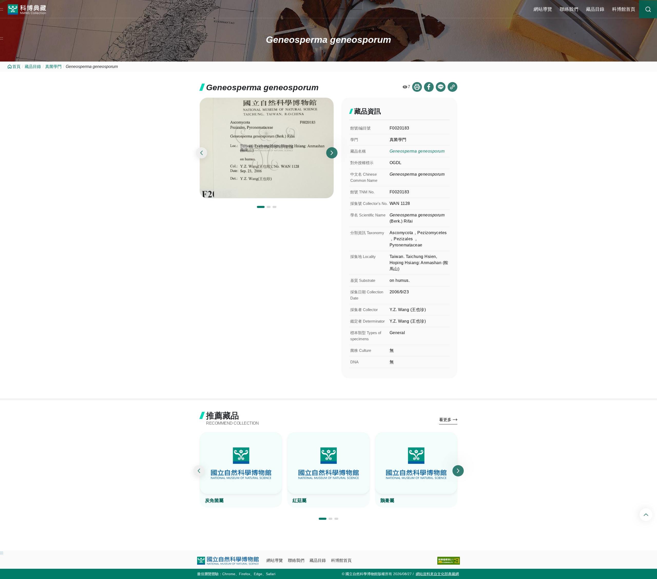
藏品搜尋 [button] (648, 9)
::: (1, 9)
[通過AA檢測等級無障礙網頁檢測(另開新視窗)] (448, 561)
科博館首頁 (623, 9)
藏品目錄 (595, 9)
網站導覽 (543, 9)
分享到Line (441, 87)
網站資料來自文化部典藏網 (437, 574)
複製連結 (452, 87)
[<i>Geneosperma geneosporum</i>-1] (267, 148)
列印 (417, 87)
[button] (261, 207)
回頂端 (650, 514)
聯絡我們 (569, 9)
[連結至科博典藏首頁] (27, 8)
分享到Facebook (429, 87)
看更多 (445, 419)
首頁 (16, 66)
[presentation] (201, 152)
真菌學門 (53, 66)
